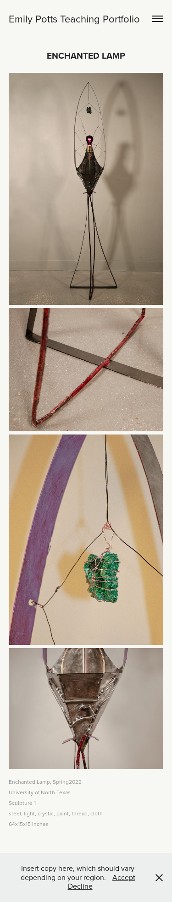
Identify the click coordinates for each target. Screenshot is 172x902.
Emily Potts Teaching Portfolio (74, 18)
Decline (80, 886)
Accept (123, 877)
